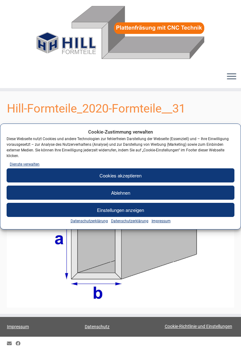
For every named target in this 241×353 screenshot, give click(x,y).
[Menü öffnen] (231, 77)
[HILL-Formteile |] (120, 33)
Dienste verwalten (25, 164)
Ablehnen (120, 192)
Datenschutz (97, 326)
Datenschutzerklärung (89, 221)
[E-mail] (11, 343)
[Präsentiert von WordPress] (120, 342)
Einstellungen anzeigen (120, 210)
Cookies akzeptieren (120, 175)
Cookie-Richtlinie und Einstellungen (198, 326)
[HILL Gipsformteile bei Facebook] (20, 343)
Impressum (161, 221)
